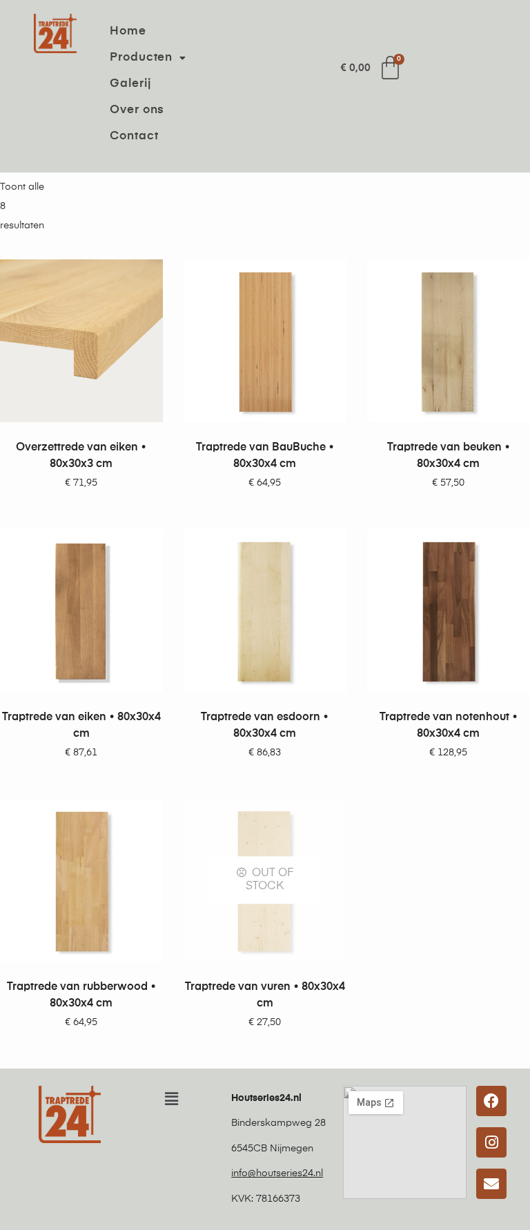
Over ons (137, 110)
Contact (134, 136)
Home (128, 32)
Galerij (130, 84)
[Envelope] (491, 1184)
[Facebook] (491, 1101)
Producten (141, 58)
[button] (148, 58)
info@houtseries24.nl (277, 1173)
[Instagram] (491, 1142)
